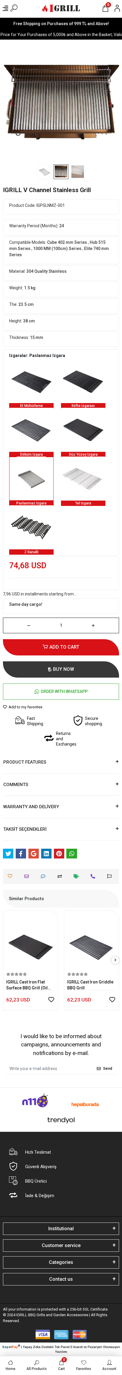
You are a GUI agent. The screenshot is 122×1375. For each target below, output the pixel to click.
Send (107, 1068)
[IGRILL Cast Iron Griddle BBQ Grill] (31, 430)
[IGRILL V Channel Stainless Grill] (31, 478)
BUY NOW (63, 669)
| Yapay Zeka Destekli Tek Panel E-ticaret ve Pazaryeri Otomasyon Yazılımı (61, 1349)
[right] (115, 960)
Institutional (61, 1228)
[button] (11, 103)
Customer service (61, 1245)
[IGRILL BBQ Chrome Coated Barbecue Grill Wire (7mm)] (83, 478)
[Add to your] (61, 876)
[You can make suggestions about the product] (111, 876)
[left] (7, 960)
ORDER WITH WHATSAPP (64, 691)
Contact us (61, 1279)
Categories (61, 1262)
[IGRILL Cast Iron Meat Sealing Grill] (31, 381)
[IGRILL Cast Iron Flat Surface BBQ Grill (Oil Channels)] (83, 430)
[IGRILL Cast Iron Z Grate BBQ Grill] (31, 527)
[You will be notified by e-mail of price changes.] (78, 876)
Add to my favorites (25, 707)
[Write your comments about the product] (44, 876)
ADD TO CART (64, 647)
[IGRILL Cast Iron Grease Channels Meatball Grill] (83, 381)
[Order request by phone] (94, 876)
